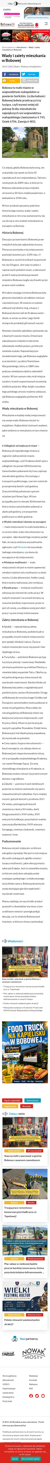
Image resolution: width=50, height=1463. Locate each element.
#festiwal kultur (34, 1315)
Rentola (22, 547)
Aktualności (22, 47)
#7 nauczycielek (34, 1151)
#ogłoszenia (10, 1106)
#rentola (26, 1106)
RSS (31, 1388)
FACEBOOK (13, 74)
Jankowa (14, 1258)
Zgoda (15, 1459)
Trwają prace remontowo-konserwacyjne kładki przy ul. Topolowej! (20, 1212)
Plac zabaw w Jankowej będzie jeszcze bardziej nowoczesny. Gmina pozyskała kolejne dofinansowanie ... (24, 1268)
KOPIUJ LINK (32, 81)
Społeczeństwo (14, 1151)
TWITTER (31, 74)
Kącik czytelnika (12, 1100)
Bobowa (14, 1202)
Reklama (33, 1384)
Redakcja (33, 1375)
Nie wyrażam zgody (30, 1459)
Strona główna (8, 47)
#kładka (31, 1202)
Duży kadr (7, 1401)
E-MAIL (12, 81)
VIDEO (5, 1384)
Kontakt (33, 1380)
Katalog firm (8, 1397)
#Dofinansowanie (35, 1258)
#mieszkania (33, 1100)
